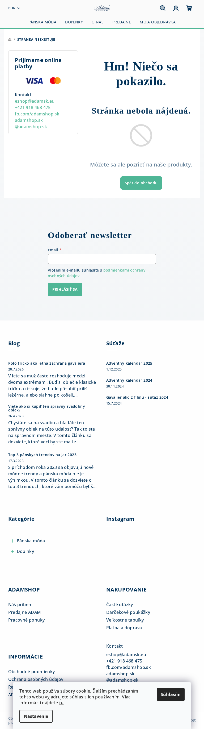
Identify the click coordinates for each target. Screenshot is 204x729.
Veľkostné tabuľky (125, 620)
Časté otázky (119, 604)
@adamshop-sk (31, 127)
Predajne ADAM (24, 612)
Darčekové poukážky (128, 612)
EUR (11, 7)
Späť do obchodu (141, 182)
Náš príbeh (19, 604)
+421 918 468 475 (33, 107)
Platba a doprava (124, 628)
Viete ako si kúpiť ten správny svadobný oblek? (46, 408)
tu (61, 703)
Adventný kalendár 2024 (129, 380)
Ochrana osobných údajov (35, 679)
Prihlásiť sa (65, 289)
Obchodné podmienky (31, 671)
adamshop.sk (29, 120)
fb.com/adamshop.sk (37, 114)
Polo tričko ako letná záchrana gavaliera (46, 363)
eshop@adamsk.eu (35, 101)
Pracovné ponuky (26, 620)
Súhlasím (171, 694)
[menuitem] (42, 22)
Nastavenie (36, 716)
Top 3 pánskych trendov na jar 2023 (42, 455)
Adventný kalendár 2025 (129, 363)
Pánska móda (31, 541)
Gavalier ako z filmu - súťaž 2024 (137, 397)
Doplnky (25, 551)
